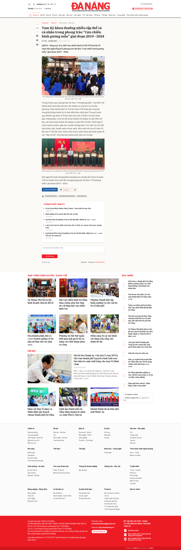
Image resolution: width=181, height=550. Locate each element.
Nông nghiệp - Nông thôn (37, 489)
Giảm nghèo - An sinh (60, 438)
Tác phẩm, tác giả (136, 438)
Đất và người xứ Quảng (111, 493)
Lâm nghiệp (31, 498)
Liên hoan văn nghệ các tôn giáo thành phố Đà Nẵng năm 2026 (139, 296)
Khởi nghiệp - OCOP (85, 435)
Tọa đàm (133, 483)
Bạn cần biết (83, 470)
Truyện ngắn (134, 435)
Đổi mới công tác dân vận (138, 353)
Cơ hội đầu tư (58, 489)
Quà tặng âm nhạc (110, 504)
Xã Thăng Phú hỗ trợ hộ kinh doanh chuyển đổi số (40, 301)
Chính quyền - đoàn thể (66, 23)
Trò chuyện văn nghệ (111, 506)
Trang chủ (45, 23)
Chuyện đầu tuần (84, 493)
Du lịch (54, 15)
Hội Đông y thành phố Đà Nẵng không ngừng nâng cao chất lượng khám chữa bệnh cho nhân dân (140, 284)
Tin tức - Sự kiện (135, 470)
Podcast (107, 489)
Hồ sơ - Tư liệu (134, 452)
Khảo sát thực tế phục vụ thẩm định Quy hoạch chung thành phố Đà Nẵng (41, 411)
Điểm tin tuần (134, 481)
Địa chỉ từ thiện (32, 458)
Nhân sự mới (32, 443)
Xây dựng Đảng (33, 432)
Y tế (83, 15)
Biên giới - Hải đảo (33, 475)
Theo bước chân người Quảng (137, 15)
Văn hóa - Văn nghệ (73, 15)
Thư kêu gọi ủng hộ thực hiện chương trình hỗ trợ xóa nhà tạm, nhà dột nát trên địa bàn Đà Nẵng (139, 319)
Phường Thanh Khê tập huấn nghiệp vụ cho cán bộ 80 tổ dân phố (103, 302)
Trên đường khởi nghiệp (112, 509)
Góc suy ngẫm (83, 496)
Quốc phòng (32, 473)
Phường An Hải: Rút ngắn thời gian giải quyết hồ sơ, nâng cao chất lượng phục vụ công (72, 340)
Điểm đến (107, 435)
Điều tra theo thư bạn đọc (61, 473)
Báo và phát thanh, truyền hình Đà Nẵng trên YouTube (139, 539)
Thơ (131, 432)
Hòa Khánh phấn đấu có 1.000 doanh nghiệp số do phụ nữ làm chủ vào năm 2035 (41, 340)
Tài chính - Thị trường (86, 440)
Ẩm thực (107, 432)
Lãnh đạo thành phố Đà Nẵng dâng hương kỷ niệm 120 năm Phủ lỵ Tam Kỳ (72, 411)
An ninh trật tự (32, 470)
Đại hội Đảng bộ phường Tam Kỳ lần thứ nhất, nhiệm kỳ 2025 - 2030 (70, 219)
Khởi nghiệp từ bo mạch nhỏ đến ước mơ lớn (61, 214)
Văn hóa (132, 443)
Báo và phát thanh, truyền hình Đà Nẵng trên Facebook (139, 534)
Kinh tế (48, 15)
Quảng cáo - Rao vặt (112, 466)
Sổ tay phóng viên (84, 498)
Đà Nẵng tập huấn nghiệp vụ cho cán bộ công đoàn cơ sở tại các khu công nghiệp (140, 374)
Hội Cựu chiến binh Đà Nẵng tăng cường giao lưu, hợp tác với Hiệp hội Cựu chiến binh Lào (73, 304)
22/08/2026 (35, 8)
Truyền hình (134, 466)
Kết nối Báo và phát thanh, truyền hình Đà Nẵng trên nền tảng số (136, 523)
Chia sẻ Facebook (50, 189)
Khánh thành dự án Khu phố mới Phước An (104, 410)
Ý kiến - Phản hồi (58, 470)
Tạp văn (132, 440)
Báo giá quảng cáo (99, 531)
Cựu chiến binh (82, 196)
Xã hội (42, 15)
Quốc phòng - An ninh (36, 466)
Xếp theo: (84, 262)
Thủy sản (31, 496)
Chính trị (36, 15)
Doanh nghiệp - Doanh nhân (62, 496)
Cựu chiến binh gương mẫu (67, 196)
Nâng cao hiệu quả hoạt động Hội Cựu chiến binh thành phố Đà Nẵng (140, 307)
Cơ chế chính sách (59, 498)
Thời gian (91, 262)
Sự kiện (106, 438)
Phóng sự (133, 473)
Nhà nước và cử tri (33, 440)
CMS (136, 548)
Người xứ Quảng (135, 455)
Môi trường (31, 452)
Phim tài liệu (134, 475)
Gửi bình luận (49, 256)
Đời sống (89, 15)
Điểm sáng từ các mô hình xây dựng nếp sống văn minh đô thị (103, 338)
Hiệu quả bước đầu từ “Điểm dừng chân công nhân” (139, 384)
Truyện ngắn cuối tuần (111, 498)
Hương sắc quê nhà (110, 501)
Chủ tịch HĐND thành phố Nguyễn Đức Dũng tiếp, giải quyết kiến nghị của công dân (140, 344)
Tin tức (106, 496)
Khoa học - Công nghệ (117, 15)
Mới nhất (48, 8)
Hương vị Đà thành (136, 478)
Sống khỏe (31, 455)
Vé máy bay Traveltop (131, 394)
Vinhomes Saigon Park (131, 398)
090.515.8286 (149, 8)
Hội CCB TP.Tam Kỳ (51, 196)
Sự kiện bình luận (85, 489)
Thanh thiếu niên (58, 440)
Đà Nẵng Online (133, 530)
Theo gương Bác (33, 435)
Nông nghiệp (32, 493)
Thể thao (97, 15)
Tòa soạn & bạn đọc (61, 466)
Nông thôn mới (32, 501)
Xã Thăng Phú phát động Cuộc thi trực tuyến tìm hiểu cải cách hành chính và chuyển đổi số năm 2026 (140, 332)
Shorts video (135, 489)
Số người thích (100, 262)
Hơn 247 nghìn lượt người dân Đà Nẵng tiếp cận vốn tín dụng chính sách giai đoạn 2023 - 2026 (140, 362)
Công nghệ (107, 452)
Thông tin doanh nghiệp (88, 466)
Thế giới (104, 15)
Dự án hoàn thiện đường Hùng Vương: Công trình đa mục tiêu (68, 208)
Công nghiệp (83, 438)
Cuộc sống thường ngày (35, 460)
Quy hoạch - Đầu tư (85, 432)
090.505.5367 (139, 8)
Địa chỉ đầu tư (57, 493)
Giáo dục (61, 15)
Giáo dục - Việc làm (59, 432)
